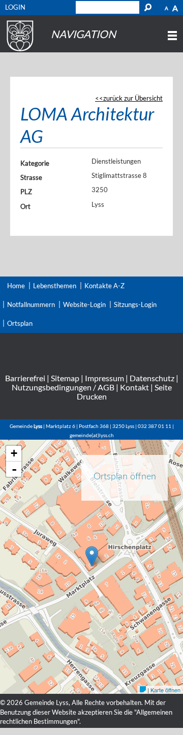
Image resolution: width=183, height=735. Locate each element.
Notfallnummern (31, 304)
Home (16, 286)
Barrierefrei (25, 378)
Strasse (31, 177)
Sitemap (65, 378)
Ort (25, 206)
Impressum (104, 378)
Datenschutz (152, 378)
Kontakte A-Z (104, 286)
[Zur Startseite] (18, 51)
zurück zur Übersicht (133, 98)
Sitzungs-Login (135, 304)
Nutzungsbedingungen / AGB (63, 387)
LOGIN (15, 7)
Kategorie (34, 163)
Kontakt (134, 387)
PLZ (26, 192)
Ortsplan (20, 323)
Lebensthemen (54, 286)
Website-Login (84, 304)
